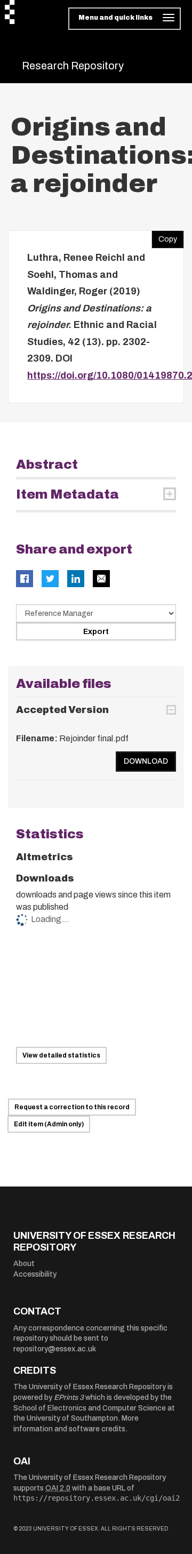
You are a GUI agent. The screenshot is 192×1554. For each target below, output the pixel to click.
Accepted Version (62, 709)
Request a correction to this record (72, 1107)
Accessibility (35, 1274)
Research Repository (73, 65)
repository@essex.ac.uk (54, 1349)
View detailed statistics (61, 1055)
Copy (164, 236)
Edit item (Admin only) (49, 1124)
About (24, 1264)
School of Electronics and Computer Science (89, 1408)
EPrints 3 (69, 1397)
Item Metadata (67, 494)
